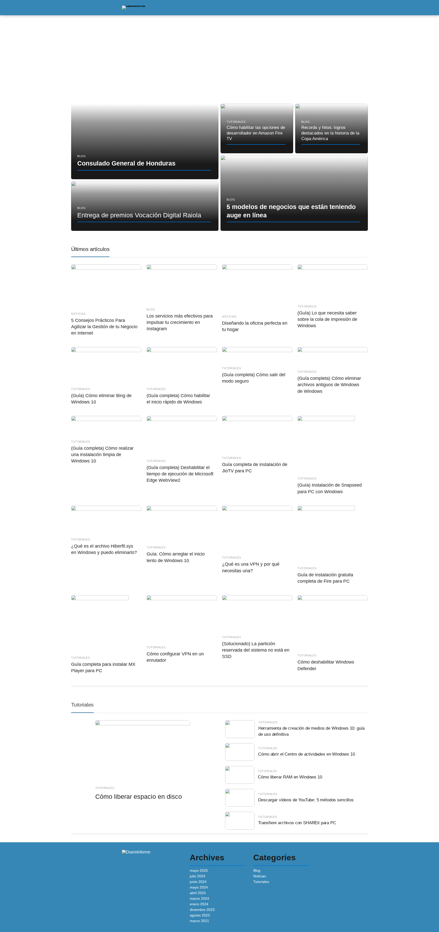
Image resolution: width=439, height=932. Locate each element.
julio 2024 (197, 876)
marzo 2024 (199, 898)
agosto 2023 (200, 915)
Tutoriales (82, 705)
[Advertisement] (219, 60)
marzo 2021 (199, 921)
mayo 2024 (199, 887)
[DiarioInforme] (133, 7)
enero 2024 (199, 904)
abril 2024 (198, 893)
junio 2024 (198, 882)
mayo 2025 (199, 870)
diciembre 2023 (202, 910)
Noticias (259, 876)
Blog (256, 870)
